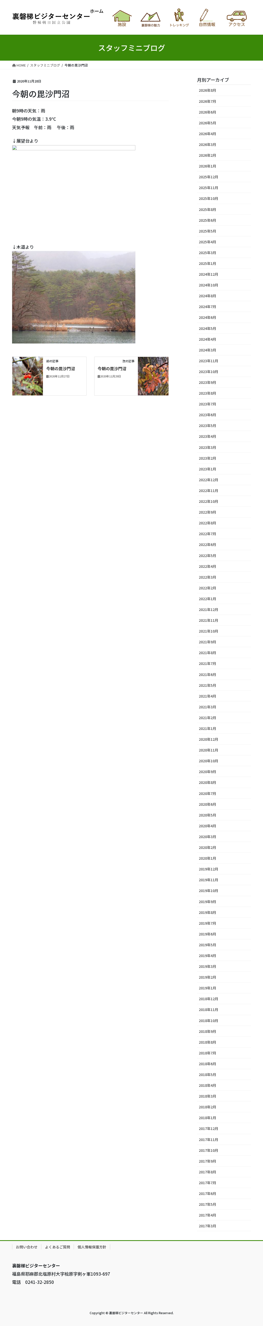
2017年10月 (208, 1150)
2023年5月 (207, 425)
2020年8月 (207, 782)
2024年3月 (207, 350)
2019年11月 (208, 879)
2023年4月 (207, 436)
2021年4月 (207, 696)
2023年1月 (207, 468)
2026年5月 (207, 122)
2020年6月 (207, 804)
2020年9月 (207, 771)
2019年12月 (208, 868)
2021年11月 (208, 620)
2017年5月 (207, 1204)
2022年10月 (208, 501)
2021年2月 (207, 717)
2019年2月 (207, 977)
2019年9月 (207, 901)
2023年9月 (207, 382)
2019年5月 (207, 944)
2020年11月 (208, 750)
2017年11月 (208, 1139)
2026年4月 (207, 133)
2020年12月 (208, 739)
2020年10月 (208, 760)
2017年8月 (207, 1171)
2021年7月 (207, 663)
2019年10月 (208, 890)
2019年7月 (207, 923)
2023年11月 (208, 360)
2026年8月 (207, 90)
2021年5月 (207, 685)
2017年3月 (207, 1225)
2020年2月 (207, 847)
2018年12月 (208, 998)
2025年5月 (207, 231)
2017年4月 (207, 1215)
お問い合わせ (26, 1246)
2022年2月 (207, 587)
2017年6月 (207, 1193)
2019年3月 (207, 966)
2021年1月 (207, 728)
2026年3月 (207, 144)
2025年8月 (207, 209)
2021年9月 (207, 641)
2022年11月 (208, 490)
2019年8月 (207, 912)
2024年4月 (207, 339)
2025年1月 (207, 263)
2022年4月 (207, 566)
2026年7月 (207, 101)
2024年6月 (207, 317)
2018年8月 (207, 1042)
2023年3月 (207, 447)
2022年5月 (207, 555)
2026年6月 (207, 112)
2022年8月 (207, 522)
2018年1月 (207, 1117)
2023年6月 (207, 414)
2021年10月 (208, 631)
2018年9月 (207, 1031)
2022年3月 (207, 577)
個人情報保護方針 (92, 1246)
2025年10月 (208, 198)
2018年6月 (207, 1063)
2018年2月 (207, 1106)
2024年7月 (207, 306)
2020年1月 (207, 858)
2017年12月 (208, 1128)
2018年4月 (207, 1085)
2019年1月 (207, 987)
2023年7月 (207, 403)
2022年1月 (207, 598)
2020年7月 (207, 793)
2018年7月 (207, 1052)
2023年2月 (207, 458)
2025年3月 (207, 252)
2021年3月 (207, 706)
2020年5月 (207, 815)
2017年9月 (207, 1161)
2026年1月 (207, 166)
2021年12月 (208, 609)
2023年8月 (207, 393)
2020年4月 (207, 825)
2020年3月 (207, 836)
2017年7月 (207, 1182)
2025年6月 (207, 220)
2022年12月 (208, 479)
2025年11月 (208, 187)
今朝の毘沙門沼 (60, 368)
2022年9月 (207, 512)
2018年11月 (208, 1009)
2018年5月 (207, 1074)
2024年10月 (208, 285)
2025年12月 (208, 176)
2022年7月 (207, 533)
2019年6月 (207, 933)
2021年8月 (207, 652)
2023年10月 (208, 371)
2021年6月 (207, 674)
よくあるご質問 (57, 1246)
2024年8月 (207, 295)
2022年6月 (207, 544)
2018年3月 (207, 1096)
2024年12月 (208, 274)
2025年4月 (207, 241)
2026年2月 (207, 155)
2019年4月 (207, 955)
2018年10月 (208, 1020)
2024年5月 (207, 328)
